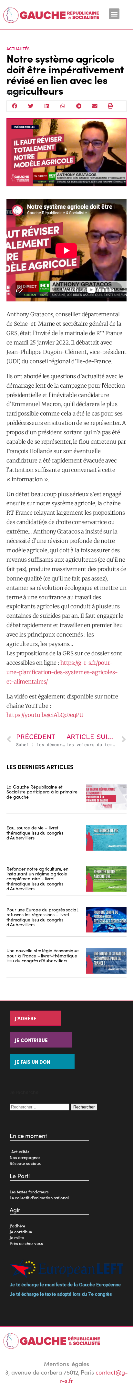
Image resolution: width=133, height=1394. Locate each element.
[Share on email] (95, 106)
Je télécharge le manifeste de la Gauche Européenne (65, 1285)
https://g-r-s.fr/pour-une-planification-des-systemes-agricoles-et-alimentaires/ (62, 672)
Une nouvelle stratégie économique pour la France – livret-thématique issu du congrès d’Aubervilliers (42, 955)
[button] (114, 13)
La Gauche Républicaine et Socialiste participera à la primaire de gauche (41, 791)
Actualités (17, 48)
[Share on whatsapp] (63, 106)
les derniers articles (39, 767)
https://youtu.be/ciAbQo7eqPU (45, 715)
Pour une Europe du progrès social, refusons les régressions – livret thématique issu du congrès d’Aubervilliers (42, 917)
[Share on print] (111, 106)
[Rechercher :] (40, 1106)
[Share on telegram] (79, 106)
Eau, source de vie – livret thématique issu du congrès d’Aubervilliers (34, 832)
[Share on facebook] (15, 106)
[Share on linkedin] (47, 106)
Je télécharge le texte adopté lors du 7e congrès (61, 1294)
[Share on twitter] (31, 106)
